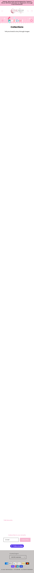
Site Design (17, 569)
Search (5, 525)
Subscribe (25, 540)
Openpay (6, 529)
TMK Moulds (9, 569)
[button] (2, 11)
